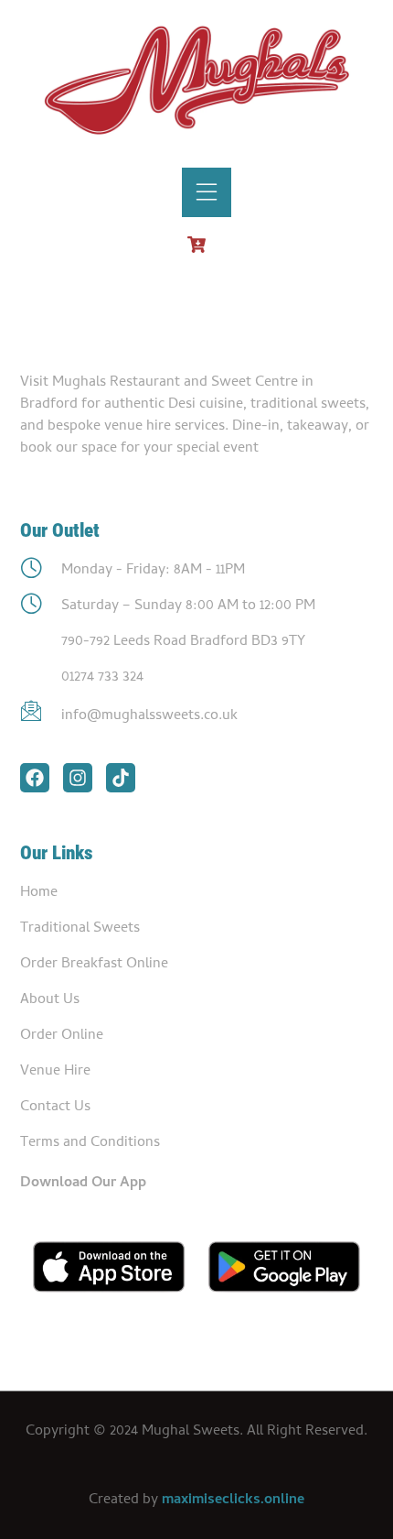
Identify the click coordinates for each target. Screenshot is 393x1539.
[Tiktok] (120, 777)
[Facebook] (34, 777)
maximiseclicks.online (233, 1500)
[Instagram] (77, 777)
